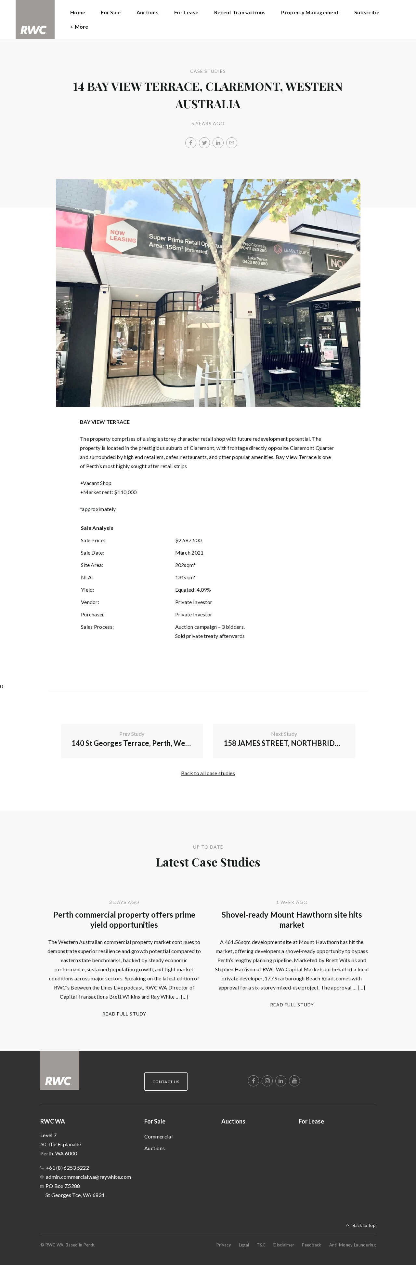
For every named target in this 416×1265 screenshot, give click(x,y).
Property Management (310, 12)
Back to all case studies (208, 773)
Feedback (311, 1244)
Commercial (158, 1136)
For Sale (154, 1121)
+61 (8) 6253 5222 (67, 1167)
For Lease (186, 12)
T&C (261, 1244)
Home (77, 12)
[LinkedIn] (218, 142)
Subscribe (366, 12)
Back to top (364, 1225)
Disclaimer (283, 1244)
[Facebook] (190, 142)
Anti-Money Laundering (352, 1244)
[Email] (231, 142)
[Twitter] (204, 142)
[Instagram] (267, 1080)
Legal (244, 1244)
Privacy (223, 1244)
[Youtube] (294, 1080)
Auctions (147, 12)
